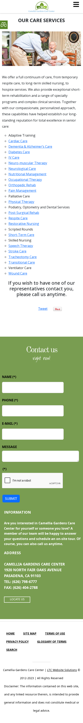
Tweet (43, 308)
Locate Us (17, 599)
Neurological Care (22, 168)
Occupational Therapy (25, 179)
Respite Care (18, 218)
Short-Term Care (21, 235)
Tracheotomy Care (22, 257)
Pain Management (22, 190)
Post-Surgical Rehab (23, 212)
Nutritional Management (27, 174)
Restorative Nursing (23, 223)
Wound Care (17, 273)
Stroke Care (17, 251)
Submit (11, 498)
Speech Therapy (20, 246)
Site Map (29, 633)
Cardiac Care (17, 141)
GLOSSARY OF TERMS (51, 641)
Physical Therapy (21, 201)
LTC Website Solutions (62, 670)
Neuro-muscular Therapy (27, 163)
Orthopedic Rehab (22, 185)
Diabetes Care (19, 152)
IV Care (13, 157)
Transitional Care (21, 262)
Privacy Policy (17, 641)
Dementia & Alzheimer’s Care (30, 146)
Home (10, 633)
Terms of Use (55, 633)
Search (11, 650)
